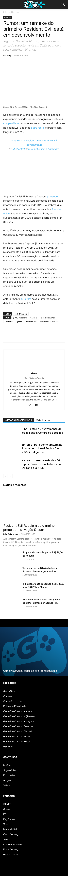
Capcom (33, 317)
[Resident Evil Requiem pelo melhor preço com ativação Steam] (34, 507)
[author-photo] (34, 368)
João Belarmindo (10, 534)
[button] (63, 4)
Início (5, 12)
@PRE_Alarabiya (20, 317)
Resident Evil (31, 321)
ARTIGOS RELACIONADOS (18, 420)
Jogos (19, 321)
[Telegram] (37, 63)
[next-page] (11, 476)
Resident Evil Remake (49, 321)
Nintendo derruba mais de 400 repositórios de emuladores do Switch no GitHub (41, 464)
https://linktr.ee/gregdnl (34, 378)
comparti (8, 123)
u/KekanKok (18, 149)
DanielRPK (9, 321)
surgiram (26, 298)
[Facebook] (6, 63)
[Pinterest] (21, 63)
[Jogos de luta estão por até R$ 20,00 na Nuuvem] (11, 556)
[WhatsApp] (29, 63)
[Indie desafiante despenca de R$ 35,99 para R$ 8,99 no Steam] (11, 588)
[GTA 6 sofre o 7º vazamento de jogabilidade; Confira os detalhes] (11, 432)
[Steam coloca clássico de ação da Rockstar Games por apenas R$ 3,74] (11, 603)
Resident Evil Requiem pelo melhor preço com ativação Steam (29, 528)
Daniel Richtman (48, 317)
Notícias (15, 12)
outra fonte (37, 127)
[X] (14, 63)
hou (16, 123)
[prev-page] (5, 476)
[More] (44, 63)
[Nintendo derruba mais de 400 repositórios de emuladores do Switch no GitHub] (11, 464)
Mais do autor (43, 420)
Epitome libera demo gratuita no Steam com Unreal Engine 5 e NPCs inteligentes (41, 448)
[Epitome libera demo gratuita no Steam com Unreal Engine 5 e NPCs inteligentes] (11, 448)
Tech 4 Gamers (20, 314)
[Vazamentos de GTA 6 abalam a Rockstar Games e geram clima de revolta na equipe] (11, 572)
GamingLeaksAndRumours (43, 149)
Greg (9, 55)
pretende (52, 196)
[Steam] (31, 405)
